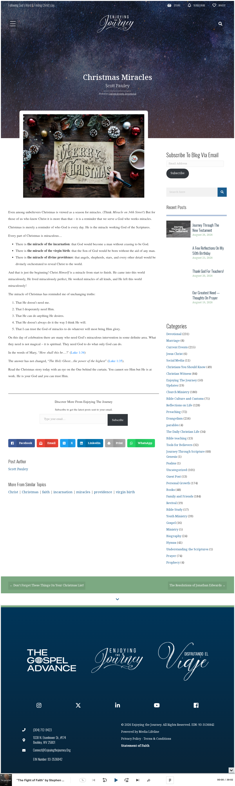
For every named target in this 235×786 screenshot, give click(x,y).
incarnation (63, 492)
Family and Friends (179, 496)
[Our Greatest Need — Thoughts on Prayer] (196, 297)
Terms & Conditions (157, 739)
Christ (13, 492)
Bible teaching (176, 438)
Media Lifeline (149, 732)
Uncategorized (176, 470)
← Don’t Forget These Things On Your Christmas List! (47, 585)
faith (46, 492)
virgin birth (125, 492)
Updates (172, 385)
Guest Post (173, 477)
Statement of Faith (135, 746)
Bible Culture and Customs (185, 399)
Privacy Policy (131, 739)
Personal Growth (178, 483)
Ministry (172, 529)
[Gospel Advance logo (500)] (51, 660)
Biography (173, 536)
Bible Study (174, 510)
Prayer (171, 556)
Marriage (173, 341)
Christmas (30, 492)
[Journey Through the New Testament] (196, 230)
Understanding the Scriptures (187, 549)
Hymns (171, 543)
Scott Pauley (118, 86)
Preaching (173, 412)
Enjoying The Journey (181, 380)
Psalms (171, 463)
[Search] (222, 192)
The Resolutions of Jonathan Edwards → (197, 585)
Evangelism (174, 418)
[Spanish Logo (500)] (183, 660)
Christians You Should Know (186, 367)
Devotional (130, 94)
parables (172, 425)
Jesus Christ (174, 354)
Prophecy (173, 562)
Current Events (116, 94)
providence (103, 492)
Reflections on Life (179, 405)
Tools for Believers (179, 445)
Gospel (171, 523)
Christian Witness (178, 374)
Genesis (171, 457)
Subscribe (117, 420)
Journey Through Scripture (185, 452)
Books (170, 490)
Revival (171, 503)
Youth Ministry (176, 516)
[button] (174, 5)
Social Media (175, 360)
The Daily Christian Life (182, 432)
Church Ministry (177, 392)
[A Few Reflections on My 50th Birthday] (196, 253)
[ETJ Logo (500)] (117, 660)
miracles (83, 492)
